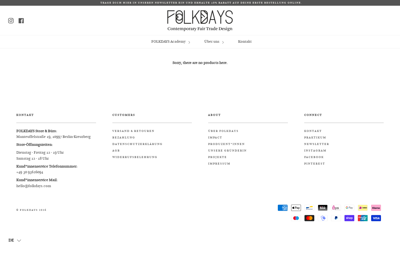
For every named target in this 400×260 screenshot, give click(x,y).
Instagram (315, 150)
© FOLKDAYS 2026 (31, 210)
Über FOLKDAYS (223, 131)
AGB (116, 150)
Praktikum (315, 137)
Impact (215, 137)
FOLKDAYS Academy (168, 41)
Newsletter (316, 144)
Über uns (212, 41)
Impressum (219, 163)
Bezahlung (123, 137)
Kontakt (245, 41)
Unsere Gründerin (227, 150)
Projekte (217, 157)
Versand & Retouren (133, 131)
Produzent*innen (226, 144)
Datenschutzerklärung (137, 144)
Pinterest (314, 163)
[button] (15, 240)
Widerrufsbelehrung (135, 157)
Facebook (314, 157)
